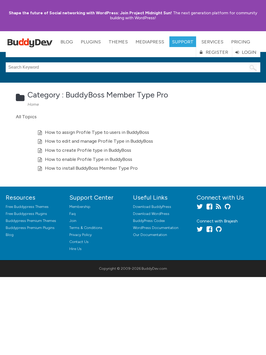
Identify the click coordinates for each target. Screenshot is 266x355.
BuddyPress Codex (149, 221)
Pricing (240, 42)
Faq (72, 214)
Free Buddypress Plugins (26, 214)
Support (183, 42)
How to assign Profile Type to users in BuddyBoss (97, 132)
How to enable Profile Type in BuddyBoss (88, 159)
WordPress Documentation (155, 228)
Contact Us (79, 242)
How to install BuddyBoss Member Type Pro (91, 168)
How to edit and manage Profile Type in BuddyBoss (99, 141)
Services (212, 42)
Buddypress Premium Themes (31, 221)
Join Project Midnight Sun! (90, 12)
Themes (118, 42)
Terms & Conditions (85, 228)
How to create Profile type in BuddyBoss (88, 150)
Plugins (91, 42)
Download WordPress (151, 214)
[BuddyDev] (31, 41)
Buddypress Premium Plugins (30, 228)
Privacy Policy (80, 235)
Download (152, 207)
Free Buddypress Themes (27, 207)
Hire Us (75, 249)
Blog (67, 42)
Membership (79, 207)
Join (72, 221)
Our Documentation (150, 235)
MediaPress (150, 42)
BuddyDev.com (154, 268)
